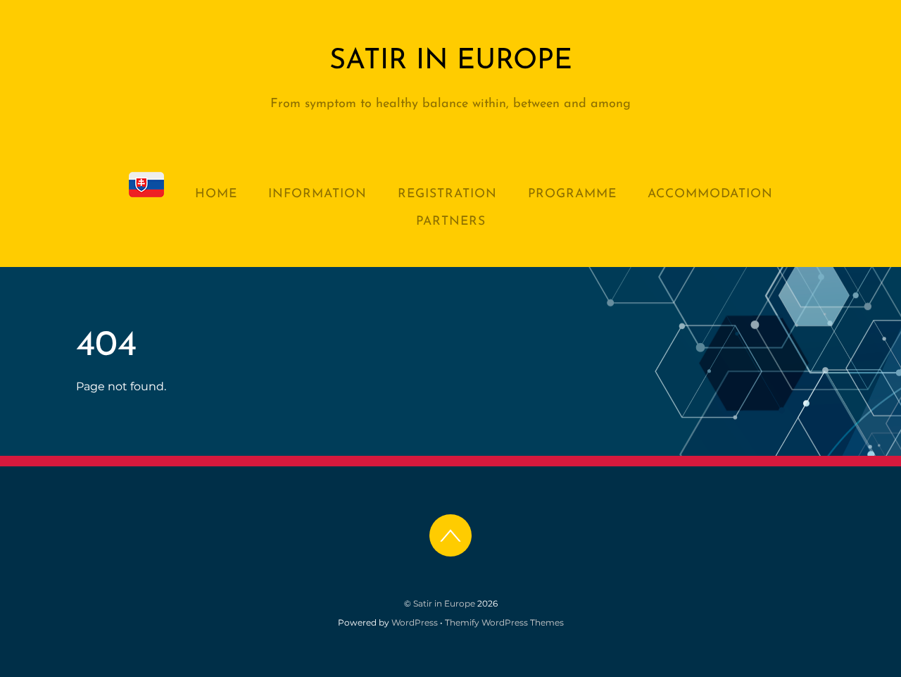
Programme (572, 194)
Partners (451, 222)
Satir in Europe (444, 603)
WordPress (414, 622)
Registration (447, 194)
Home (216, 194)
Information (317, 194)
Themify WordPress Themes (504, 622)
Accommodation (710, 194)
